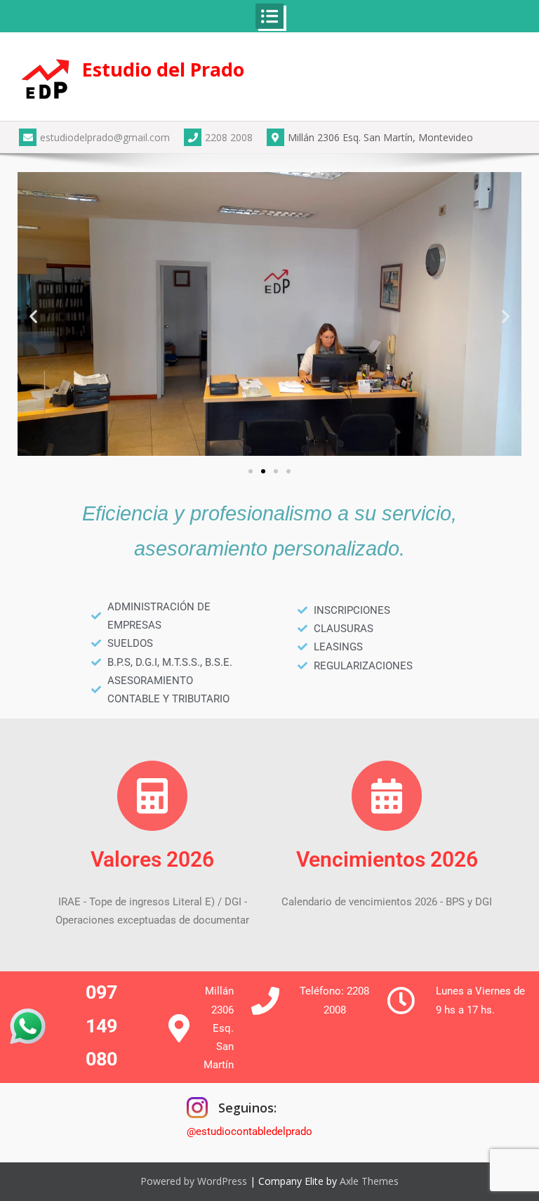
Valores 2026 (152, 859)
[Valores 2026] (152, 796)
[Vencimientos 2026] (387, 796)
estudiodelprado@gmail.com (105, 137)
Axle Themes (369, 1181)
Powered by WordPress (193, 1181)
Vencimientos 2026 (387, 859)
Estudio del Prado (163, 69)
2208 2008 (229, 137)
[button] (33, 316)
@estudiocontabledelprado (249, 1131)
